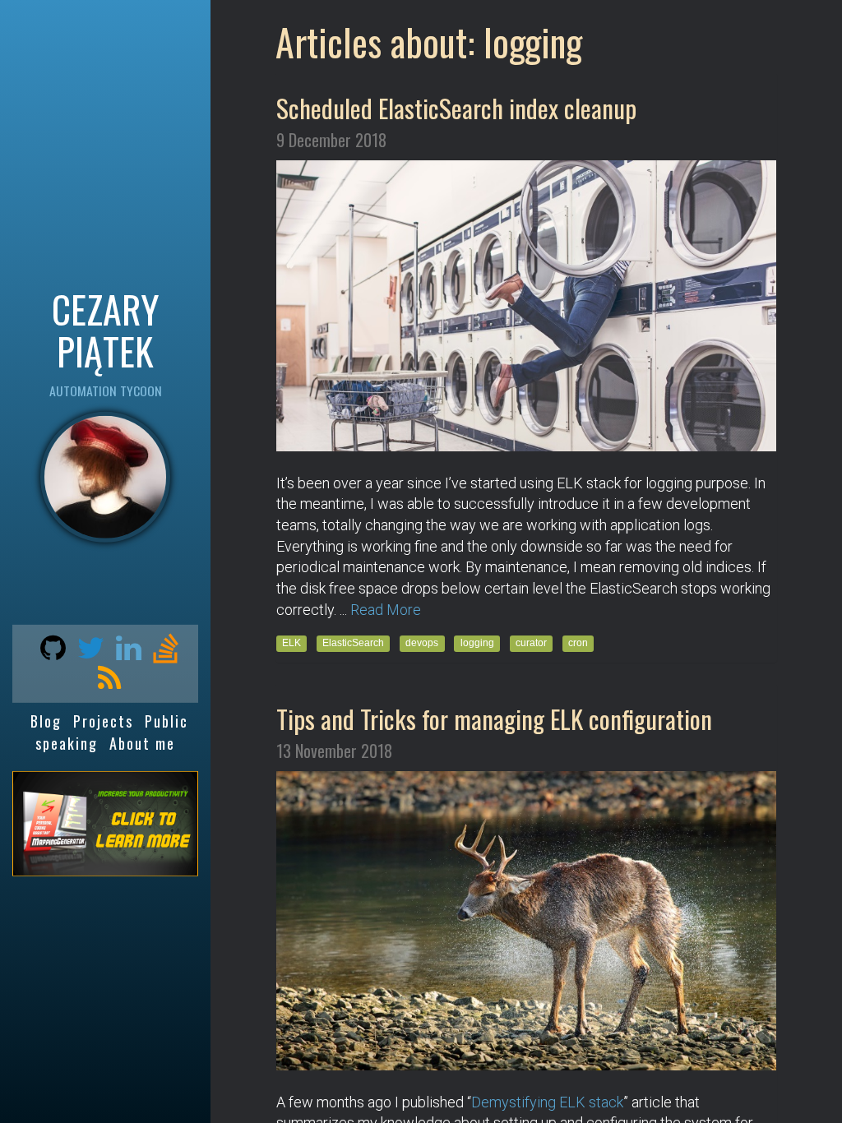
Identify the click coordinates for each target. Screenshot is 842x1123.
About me (142, 742)
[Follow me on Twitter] (86, 652)
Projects (103, 721)
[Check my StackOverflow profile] (161, 652)
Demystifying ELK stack (547, 1102)
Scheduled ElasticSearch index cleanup (456, 108)
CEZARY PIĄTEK (105, 329)
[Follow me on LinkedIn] (124, 652)
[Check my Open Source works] (49, 652)
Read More (385, 609)
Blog (46, 721)
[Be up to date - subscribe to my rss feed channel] (105, 683)
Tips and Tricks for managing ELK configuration (494, 718)
